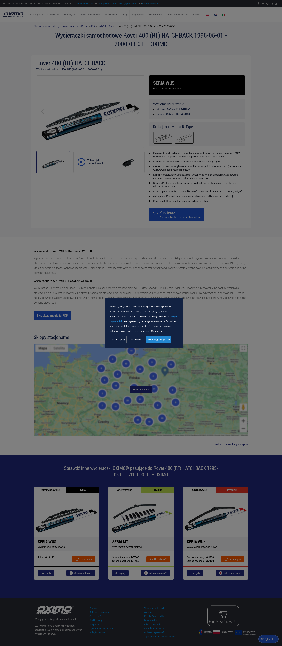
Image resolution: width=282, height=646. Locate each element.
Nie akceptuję (118, 339)
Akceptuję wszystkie (158, 339)
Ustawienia (136, 339)
